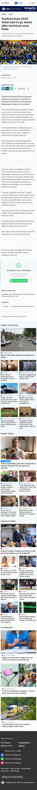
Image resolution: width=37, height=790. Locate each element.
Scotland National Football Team (22, 306)
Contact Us (4, 771)
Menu (7, 3)
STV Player (5, 743)
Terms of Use (14, 768)
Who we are (5, 768)
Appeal (22, 746)
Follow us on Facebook (13, 755)
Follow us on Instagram (13, 763)
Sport (11, 14)
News (4, 14)
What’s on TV (6, 746)
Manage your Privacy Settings (12, 777)
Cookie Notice (14, 771)
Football (5, 306)
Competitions (24, 743)
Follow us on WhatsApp (13, 759)
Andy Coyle (6, 75)
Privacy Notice (26, 768)
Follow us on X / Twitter (13, 751)
